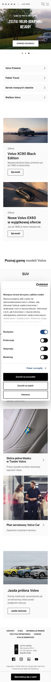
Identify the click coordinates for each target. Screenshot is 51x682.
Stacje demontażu (25, 637)
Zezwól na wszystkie (25, 377)
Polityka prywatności (20, 634)
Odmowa (25, 394)
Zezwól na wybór (25, 385)
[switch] (44, 340)
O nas (20, 631)
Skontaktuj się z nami (25, 676)
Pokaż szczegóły (35, 368)
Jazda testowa (18, 610)
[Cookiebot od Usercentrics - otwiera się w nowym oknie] (36, 285)
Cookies (37, 634)
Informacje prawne (35, 631)
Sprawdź (15, 172)
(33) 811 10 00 (25, 653)
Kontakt (10, 631)
